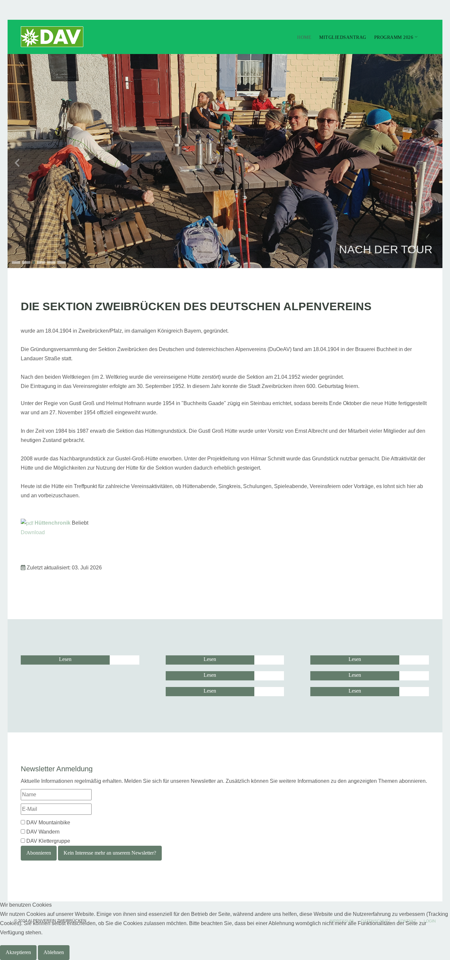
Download (33, 532)
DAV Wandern (43, 832)
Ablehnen (53, 952)
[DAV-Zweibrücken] (52, 36)
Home (304, 37)
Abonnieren (38, 853)
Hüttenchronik (52, 523)
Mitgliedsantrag (342, 37)
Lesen (65, 659)
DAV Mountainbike (48, 822)
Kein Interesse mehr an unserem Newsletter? (110, 853)
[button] (16, 262)
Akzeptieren (18, 952)
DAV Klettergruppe (48, 841)
